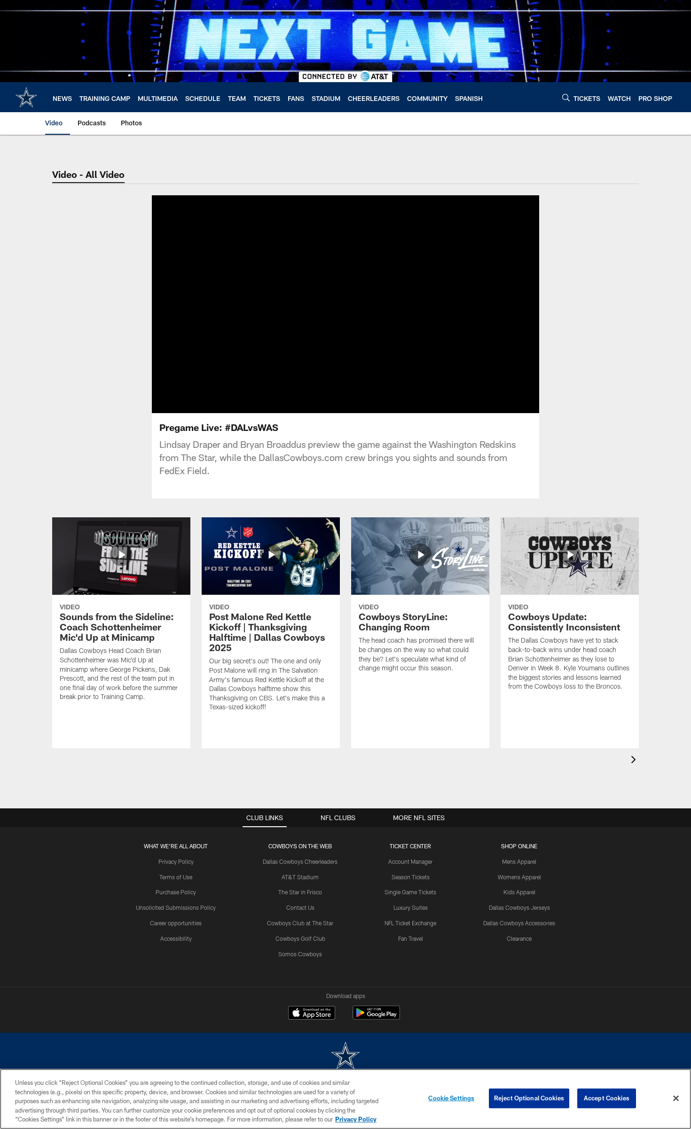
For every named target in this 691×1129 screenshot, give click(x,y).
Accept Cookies (606, 1098)
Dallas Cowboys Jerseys (519, 907)
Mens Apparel (519, 861)
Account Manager (410, 861)
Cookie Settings (451, 1098)
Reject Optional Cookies (529, 1098)
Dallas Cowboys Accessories (519, 923)
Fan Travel (410, 938)
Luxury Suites (410, 907)
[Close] (676, 1098)
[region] (345, 1099)
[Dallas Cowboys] (345, 1056)
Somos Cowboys (300, 954)
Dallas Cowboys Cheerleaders (300, 861)
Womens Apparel (519, 877)
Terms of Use (175, 877)
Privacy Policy (176, 861)
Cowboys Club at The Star (300, 923)
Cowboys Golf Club (300, 938)
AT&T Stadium (300, 877)
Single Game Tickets (410, 892)
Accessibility (176, 938)
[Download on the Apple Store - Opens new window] (311, 1014)
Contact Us (300, 907)
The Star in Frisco (300, 892)
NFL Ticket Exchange (410, 923)
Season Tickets (411, 877)
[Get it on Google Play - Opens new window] (376, 1017)
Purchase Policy (176, 892)
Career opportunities (176, 923)
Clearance (519, 938)
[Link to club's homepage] (26, 97)
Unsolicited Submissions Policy (176, 907)
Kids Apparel (519, 892)
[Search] (566, 97)
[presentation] (635, 761)
